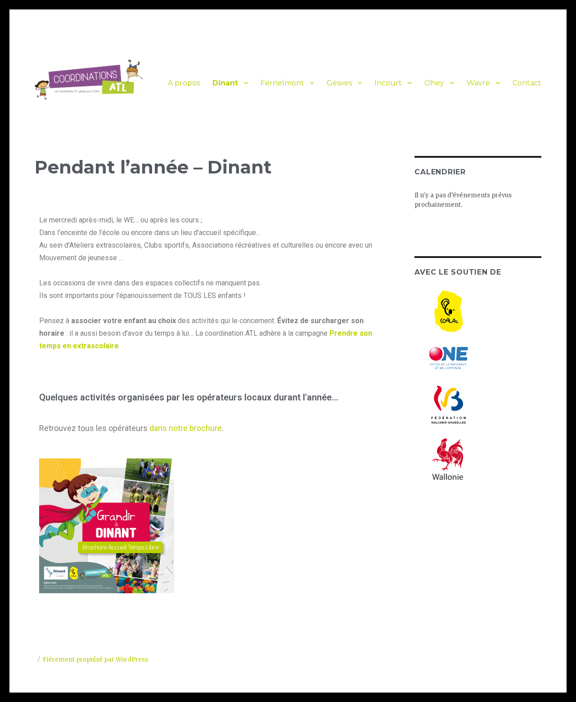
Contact (527, 83)
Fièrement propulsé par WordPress (95, 659)
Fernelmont (282, 83)
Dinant (225, 83)
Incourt (388, 83)
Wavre (478, 83)
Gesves (339, 83)
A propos (184, 83)
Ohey (434, 83)
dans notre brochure (185, 428)
